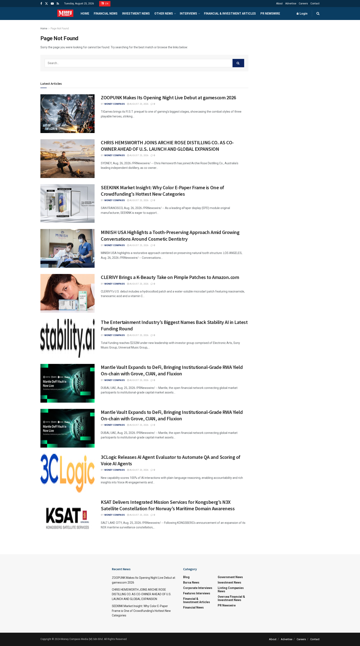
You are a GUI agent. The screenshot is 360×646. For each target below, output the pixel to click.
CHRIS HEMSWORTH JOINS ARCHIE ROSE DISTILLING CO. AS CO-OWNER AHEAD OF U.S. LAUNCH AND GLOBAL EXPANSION (167, 145)
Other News (163, 13)
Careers (303, 3)
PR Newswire (270, 13)
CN (106, 3)
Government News (230, 577)
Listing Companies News (231, 589)
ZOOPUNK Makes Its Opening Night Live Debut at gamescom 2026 (168, 97)
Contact (315, 3)
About (279, 3)
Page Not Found (60, 28)
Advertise (290, 3)
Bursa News (191, 582)
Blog (186, 577)
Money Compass (114, 104)
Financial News (106, 13)
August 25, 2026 (138, 104)
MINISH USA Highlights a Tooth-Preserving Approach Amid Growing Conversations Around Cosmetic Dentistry (170, 235)
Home (85, 13)
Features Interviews (196, 593)
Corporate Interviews (197, 588)
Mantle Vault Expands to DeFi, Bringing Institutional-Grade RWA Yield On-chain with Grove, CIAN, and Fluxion (172, 370)
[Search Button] (238, 63)
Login (303, 13)
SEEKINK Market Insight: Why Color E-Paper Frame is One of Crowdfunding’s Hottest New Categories (162, 190)
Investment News (136, 13)
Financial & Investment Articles (230, 13)
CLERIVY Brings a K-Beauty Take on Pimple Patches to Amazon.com (170, 277)
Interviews (188, 13)
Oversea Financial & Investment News (231, 598)
